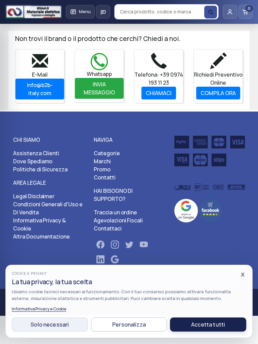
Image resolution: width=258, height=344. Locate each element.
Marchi (102, 161)
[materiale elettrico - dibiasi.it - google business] (115, 260)
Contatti (105, 177)
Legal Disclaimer (33, 196)
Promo (102, 169)
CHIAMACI (159, 93)
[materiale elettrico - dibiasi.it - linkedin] (100, 260)
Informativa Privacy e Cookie (39, 309)
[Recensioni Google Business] (186, 210)
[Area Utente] (230, 12)
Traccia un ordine (115, 212)
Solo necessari (50, 324)
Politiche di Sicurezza (40, 169)
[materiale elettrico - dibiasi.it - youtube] (144, 246)
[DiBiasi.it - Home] (33, 11)
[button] (80, 11)
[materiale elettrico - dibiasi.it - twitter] (129, 246)
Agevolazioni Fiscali (118, 220)
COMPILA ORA (218, 93)
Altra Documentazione (41, 236)
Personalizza (129, 324)
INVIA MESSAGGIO (99, 88)
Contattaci (108, 228)
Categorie (107, 153)
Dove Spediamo (32, 161)
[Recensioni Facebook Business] (210, 210)
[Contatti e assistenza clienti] (103, 11)
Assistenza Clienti (36, 153)
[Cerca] (210, 12)
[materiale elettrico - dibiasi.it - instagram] (115, 246)
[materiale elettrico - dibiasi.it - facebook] (100, 246)
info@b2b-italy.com (40, 89)
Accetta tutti (208, 324)
